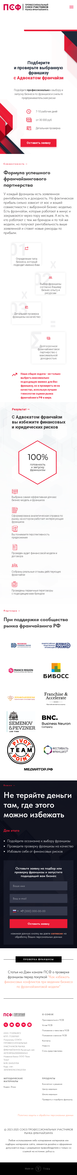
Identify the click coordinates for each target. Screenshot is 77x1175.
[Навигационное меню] (71, 7)
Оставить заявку (38, 143)
